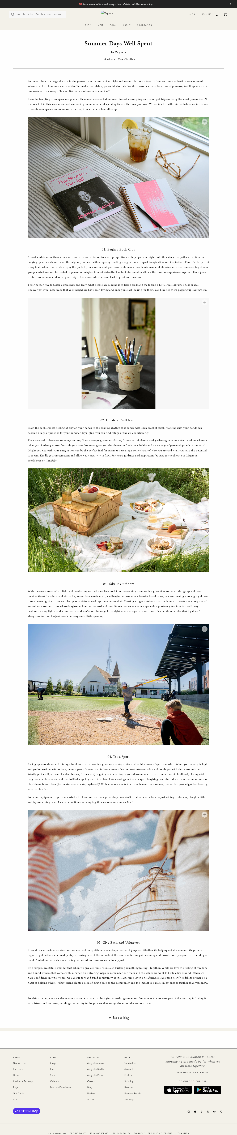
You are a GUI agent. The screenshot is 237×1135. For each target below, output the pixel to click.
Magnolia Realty (95, 1069)
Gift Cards (18, 1093)
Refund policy (78, 1133)
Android (207, 1090)
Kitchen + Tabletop (23, 1081)
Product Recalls (132, 1093)
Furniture (18, 1069)
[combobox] (37, 14)
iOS (178, 1090)
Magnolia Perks (95, 1075)
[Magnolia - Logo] (118, 14)
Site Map (129, 1099)
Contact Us (130, 1063)
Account (128, 1069)
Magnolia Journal (96, 1063)
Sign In (194, 14)
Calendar (55, 1081)
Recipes (91, 1093)
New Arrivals (19, 1063)
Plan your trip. (146, 4)
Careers (91, 1081)
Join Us (206, 14)
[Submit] (12, 14)
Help (127, 1057)
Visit (53, 1057)
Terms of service (100, 1133)
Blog (89, 1087)
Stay (52, 1075)
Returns (128, 1087)
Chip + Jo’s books (80, 277)
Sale (15, 1099)
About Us (93, 1057)
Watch (90, 1099)
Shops (53, 1063)
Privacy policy (121, 1133)
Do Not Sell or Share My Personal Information (161, 1133)
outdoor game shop (106, 797)
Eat (52, 1069)
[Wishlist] (216, 14)
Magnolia (60, 1133)
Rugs (15, 1087)
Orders (128, 1075)
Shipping (128, 1081)
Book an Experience (60, 1087)
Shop (16, 1057)
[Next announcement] (230, 4)
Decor (16, 1075)
